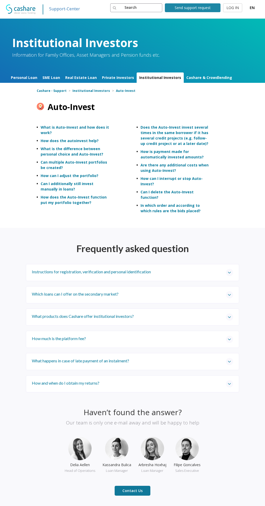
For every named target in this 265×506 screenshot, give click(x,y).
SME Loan (51, 77)
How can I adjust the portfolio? (69, 175)
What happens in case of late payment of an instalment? (80, 360)
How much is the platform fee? (59, 338)
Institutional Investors (160, 77)
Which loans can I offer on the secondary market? (75, 293)
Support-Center (64, 9)
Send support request (193, 7)
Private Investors (118, 77)
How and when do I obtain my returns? (65, 382)
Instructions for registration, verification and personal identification (91, 271)
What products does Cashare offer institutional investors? (83, 316)
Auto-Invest (125, 91)
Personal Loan (24, 77)
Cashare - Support (52, 91)
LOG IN (232, 7)
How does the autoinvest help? (70, 140)
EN (252, 7)
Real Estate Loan (81, 77)
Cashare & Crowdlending (209, 77)
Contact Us (132, 490)
